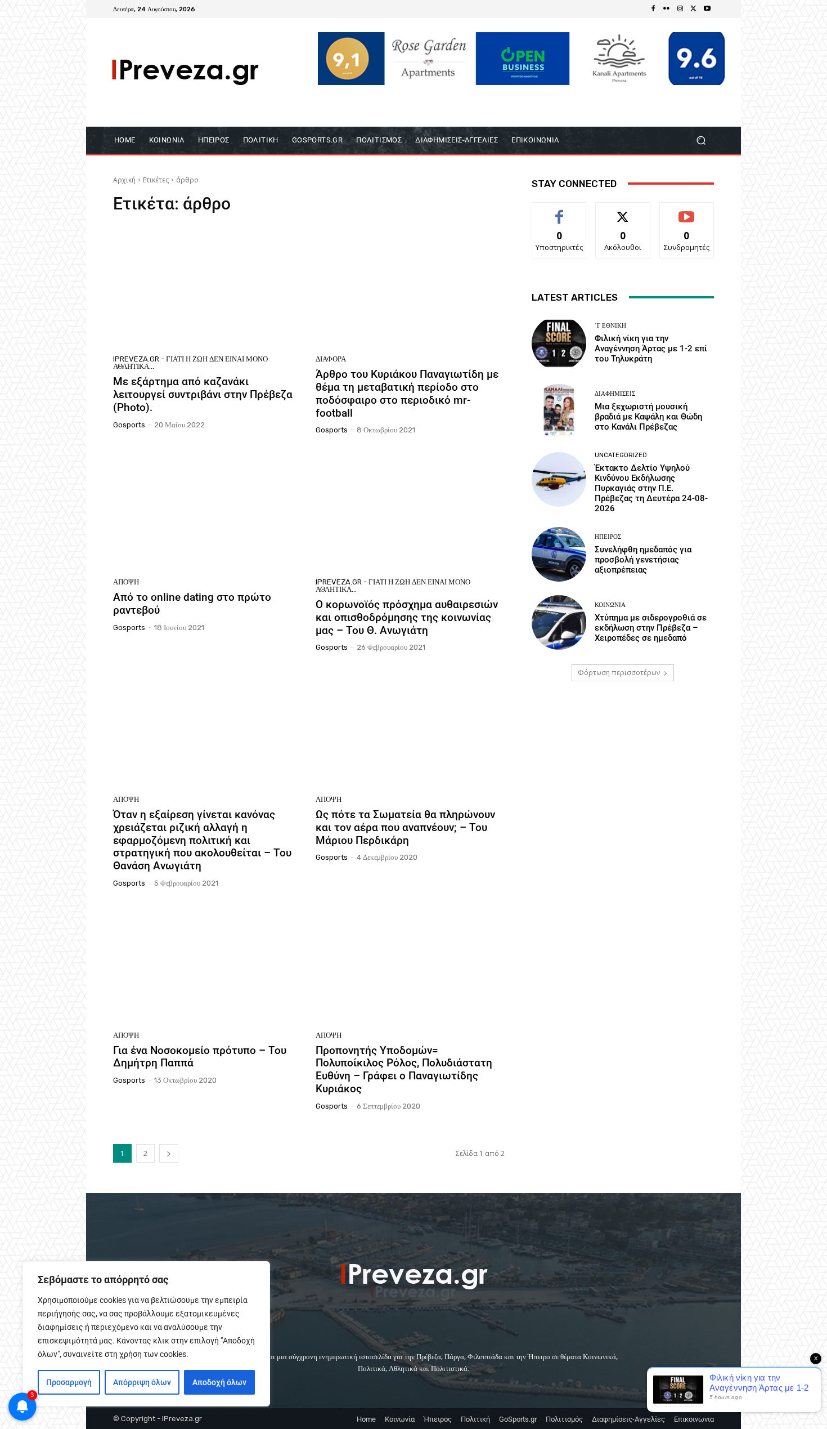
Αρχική (124, 180)
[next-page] (168, 1153)
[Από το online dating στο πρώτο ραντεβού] (207, 510)
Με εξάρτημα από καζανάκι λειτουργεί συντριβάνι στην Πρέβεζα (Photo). (203, 394)
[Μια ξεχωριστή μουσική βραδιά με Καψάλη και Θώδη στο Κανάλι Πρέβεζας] (559, 411)
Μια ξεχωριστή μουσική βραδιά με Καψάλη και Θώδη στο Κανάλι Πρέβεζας (648, 416)
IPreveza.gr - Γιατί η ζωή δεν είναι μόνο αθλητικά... (190, 362)
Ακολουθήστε (623, 211)
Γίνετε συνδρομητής (686, 215)
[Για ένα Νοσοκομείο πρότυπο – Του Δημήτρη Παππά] (207, 963)
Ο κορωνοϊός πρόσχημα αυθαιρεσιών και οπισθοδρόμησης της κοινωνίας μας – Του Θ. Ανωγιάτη (407, 617)
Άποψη (126, 582)
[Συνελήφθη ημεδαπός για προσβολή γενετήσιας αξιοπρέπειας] (559, 554)
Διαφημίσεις (615, 394)
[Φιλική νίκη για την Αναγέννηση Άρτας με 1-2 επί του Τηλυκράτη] (559, 343)
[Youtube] (707, 9)
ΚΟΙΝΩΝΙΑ (610, 605)
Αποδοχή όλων (219, 1382)
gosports (129, 425)
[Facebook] (653, 9)
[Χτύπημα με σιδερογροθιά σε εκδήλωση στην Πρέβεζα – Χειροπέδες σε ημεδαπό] (559, 622)
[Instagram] (680, 9)
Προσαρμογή (69, 1382)
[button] (700, 140)
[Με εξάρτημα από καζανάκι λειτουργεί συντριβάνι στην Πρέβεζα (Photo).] (207, 288)
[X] (693, 9)
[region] (146, 1333)
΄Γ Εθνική (610, 326)
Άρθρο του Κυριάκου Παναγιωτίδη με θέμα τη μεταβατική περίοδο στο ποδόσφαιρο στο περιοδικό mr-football (407, 393)
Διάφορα (331, 359)
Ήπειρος (608, 537)
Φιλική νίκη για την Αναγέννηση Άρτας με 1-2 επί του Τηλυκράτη (651, 348)
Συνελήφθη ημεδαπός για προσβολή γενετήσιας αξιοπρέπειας (643, 559)
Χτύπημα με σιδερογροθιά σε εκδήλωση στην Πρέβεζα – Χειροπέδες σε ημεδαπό (651, 628)
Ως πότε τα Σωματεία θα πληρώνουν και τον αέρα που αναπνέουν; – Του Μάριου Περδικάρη (405, 827)
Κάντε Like (559, 211)
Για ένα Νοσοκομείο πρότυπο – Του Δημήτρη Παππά (199, 1057)
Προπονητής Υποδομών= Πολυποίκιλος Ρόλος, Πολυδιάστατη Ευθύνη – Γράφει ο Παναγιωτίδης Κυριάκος (404, 1069)
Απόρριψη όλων (142, 1382)
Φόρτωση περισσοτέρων (619, 672)
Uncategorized (621, 455)
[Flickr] (666, 9)
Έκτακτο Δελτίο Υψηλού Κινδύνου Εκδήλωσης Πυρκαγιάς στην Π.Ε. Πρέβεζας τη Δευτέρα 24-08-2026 (651, 488)
